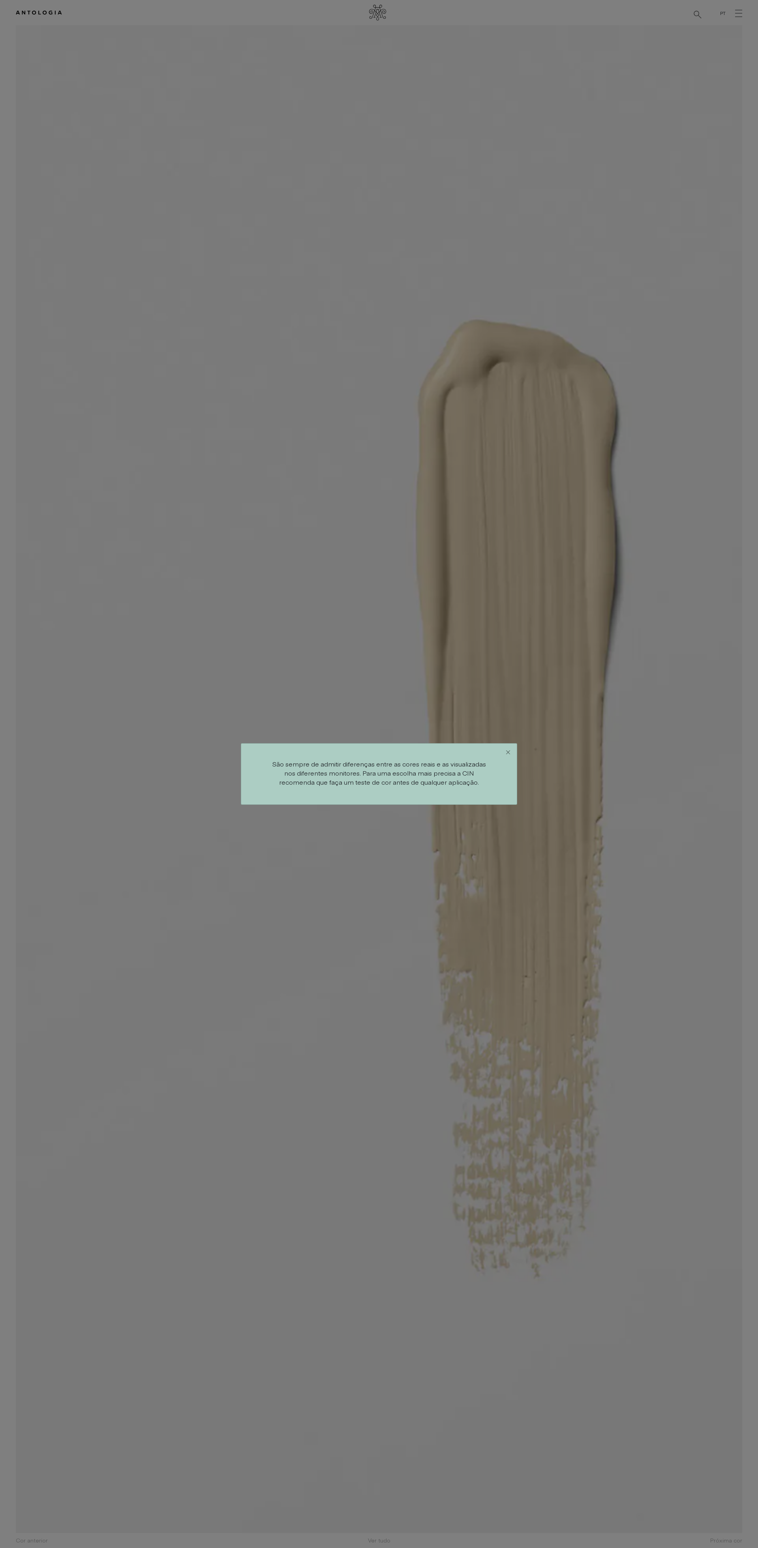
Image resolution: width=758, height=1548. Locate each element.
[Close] (508, 752)
